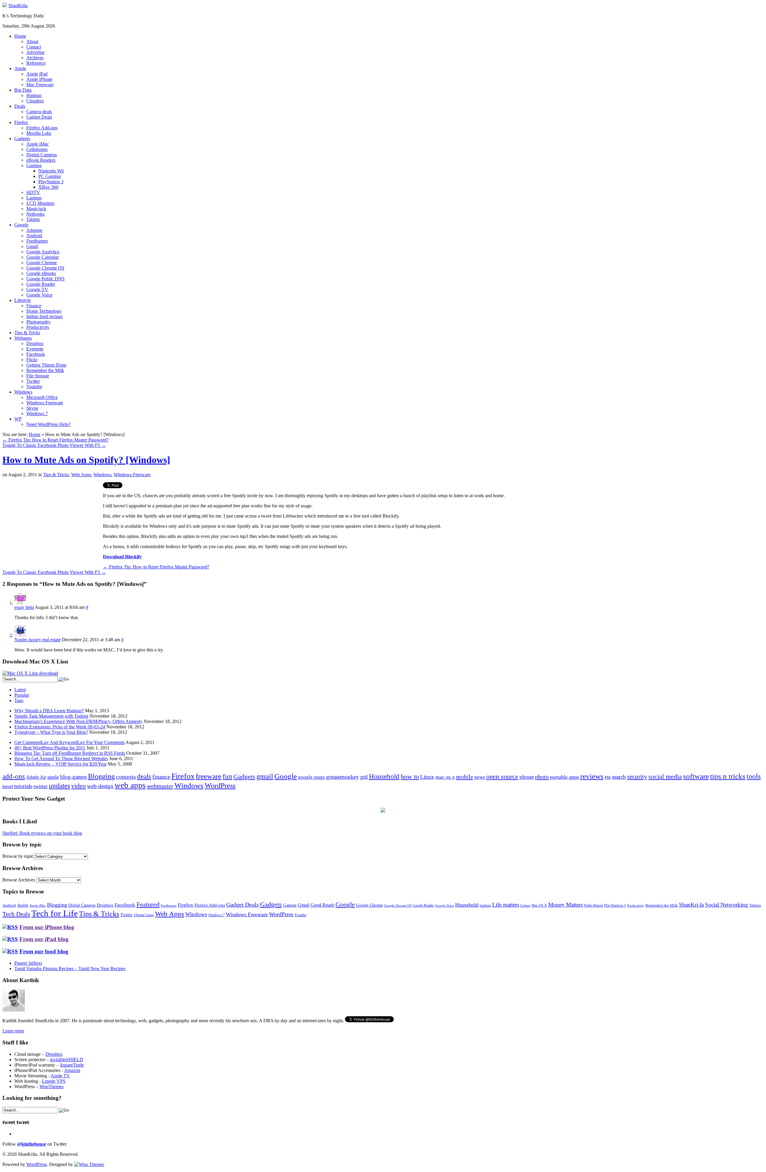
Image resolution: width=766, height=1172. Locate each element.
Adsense (34, 230)
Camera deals (39, 111)
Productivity (37, 327)
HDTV (33, 192)
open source (502, 776)
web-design (100, 786)
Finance (33, 305)
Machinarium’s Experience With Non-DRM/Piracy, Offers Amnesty (78, 721)
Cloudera (35, 100)
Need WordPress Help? (48, 424)
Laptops (34, 197)
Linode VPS (54, 1081)
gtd (364, 777)
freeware (208, 776)
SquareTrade (72, 1064)
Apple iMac (37, 143)
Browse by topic (18, 856)
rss (608, 777)
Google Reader (40, 284)
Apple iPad (37, 73)
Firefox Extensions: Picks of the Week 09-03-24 (59, 726)
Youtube (34, 386)
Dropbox (34, 343)
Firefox (21, 122)
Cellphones (37, 149)
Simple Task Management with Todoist (51, 716)
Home (20, 36)
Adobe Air (36, 777)
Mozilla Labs (38, 133)
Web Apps (81, 474)
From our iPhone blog (46, 927)
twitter (41, 786)
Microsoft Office (42, 397)
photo (542, 776)
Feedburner (37, 241)
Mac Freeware (40, 84)
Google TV (37, 289)
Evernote (34, 348)
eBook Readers (40, 160)
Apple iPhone (39, 79)
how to (410, 776)
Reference (35, 63)
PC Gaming (49, 176)
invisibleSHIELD (66, 1059)
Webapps (23, 338)
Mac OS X (539, 906)
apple (53, 777)
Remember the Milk (45, 370)
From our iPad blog (44, 939)
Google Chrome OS (45, 267)
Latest (20, 689)
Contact (33, 46)
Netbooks (35, 214)
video (78, 786)
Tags (18, 700)
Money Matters (565, 905)
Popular (21, 695)
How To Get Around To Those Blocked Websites (61, 758)
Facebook (35, 354)
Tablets (33, 219)
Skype (32, 408)
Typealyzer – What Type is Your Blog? (51, 732)
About (32, 41)
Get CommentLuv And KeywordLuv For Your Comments (69, 742)
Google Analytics (42, 251)
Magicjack (36, 208)
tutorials (23, 786)
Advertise (35, 52)
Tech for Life (54, 913)
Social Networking (726, 905)
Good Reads (322, 905)
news (479, 777)
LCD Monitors (40, 203)
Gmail (32, 246)
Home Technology (44, 311)
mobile (464, 776)
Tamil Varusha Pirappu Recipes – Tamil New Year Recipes (69, 968)
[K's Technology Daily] (4, 5)
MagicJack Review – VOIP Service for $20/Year (60, 763)
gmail (264, 776)
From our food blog (43, 951)
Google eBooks (41, 273)
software (696, 776)
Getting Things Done (46, 365)
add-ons (13, 776)
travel (7, 786)
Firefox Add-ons (41, 127)
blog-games (73, 777)
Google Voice (39, 294)
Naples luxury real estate (37, 639)
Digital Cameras (41, 154)
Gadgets (22, 138)
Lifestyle (22, 300)
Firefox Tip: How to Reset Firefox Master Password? (55, 439)
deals (144, 776)
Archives (34, 57)
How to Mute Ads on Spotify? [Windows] (86, 459)
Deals (19, 106)
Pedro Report (593, 905)
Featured (147, 904)
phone (526, 777)
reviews (592, 776)
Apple (20, 68)
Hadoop (34, 95)
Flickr (31, 359)
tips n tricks (727, 776)
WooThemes (51, 1086)
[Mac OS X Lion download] (30, 673)
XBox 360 (48, 187)
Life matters (505, 905)
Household (384, 776)
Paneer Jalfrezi (28, 963)
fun (227, 776)
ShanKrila (18, 5)
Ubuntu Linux (144, 915)
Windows (23, 391)
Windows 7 (37, 413)
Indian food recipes (44, 316)
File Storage (37, 375)
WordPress (220, 786)
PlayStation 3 (50, 181)
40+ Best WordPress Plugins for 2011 (49, 747)
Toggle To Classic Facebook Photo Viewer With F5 (54, 445)
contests (126, 776)
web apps (130, 785)
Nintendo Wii (51, 170)
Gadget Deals (39, 117)
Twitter (33, 381)
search (619, 777)
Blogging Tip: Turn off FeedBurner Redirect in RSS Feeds (69, 753)
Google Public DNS (45, 278)
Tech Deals (16, 914)
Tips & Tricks (27, 332)
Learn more (13, 1030)
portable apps (564, 777)
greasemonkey (342, 777)
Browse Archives (18, 879)
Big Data (22, 90)
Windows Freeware (44, 402)
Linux (427, 777)
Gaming (34, 165)
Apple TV (60, 1075)
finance (161, 776)
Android (34, 235)
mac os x (445, 777)
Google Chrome (41, 262)
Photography (38, 321)
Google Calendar (42, 257)
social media (665, 776)
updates (59, 786)
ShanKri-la (691, 905)
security (637, 776)
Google (21, 224)
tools (754, 776)
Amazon (72, 1070)
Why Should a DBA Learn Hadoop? (49, 710)
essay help (24, 607)
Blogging (101, 776)
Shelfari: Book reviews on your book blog (42, 833)
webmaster (160, 786)
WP (18, 418)
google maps (311, 777)
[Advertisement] (52, 524)
